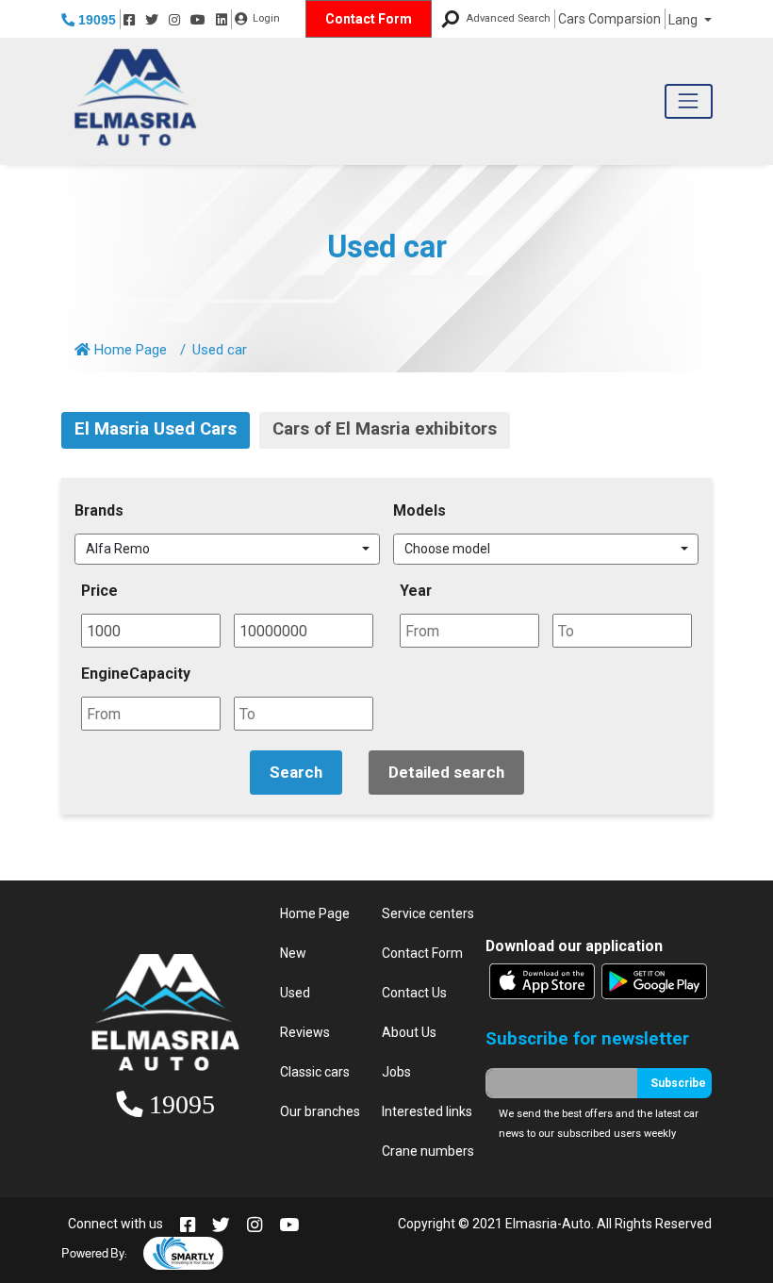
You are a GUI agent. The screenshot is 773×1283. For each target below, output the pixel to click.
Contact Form (368, 18)
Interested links (427, 1111)
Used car (387, 247)
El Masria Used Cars (155, 429)
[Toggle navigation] (689, 101)
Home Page (128, 349)
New (293, 953)
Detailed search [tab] (446, 772)
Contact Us (414, 992)
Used (295, 992)
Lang (684, 19)
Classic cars (315, 1071)
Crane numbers (428, 1151)
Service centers (428, 913)
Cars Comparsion (609, 18)
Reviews (305, 1032)
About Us (409, 1032)
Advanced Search (508, 18)
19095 (95, 19)
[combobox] (227, 550)
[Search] (450, 19)
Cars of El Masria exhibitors (384, 429)
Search (296, 772)
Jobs (396, 1071)
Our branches (320, 1111)
